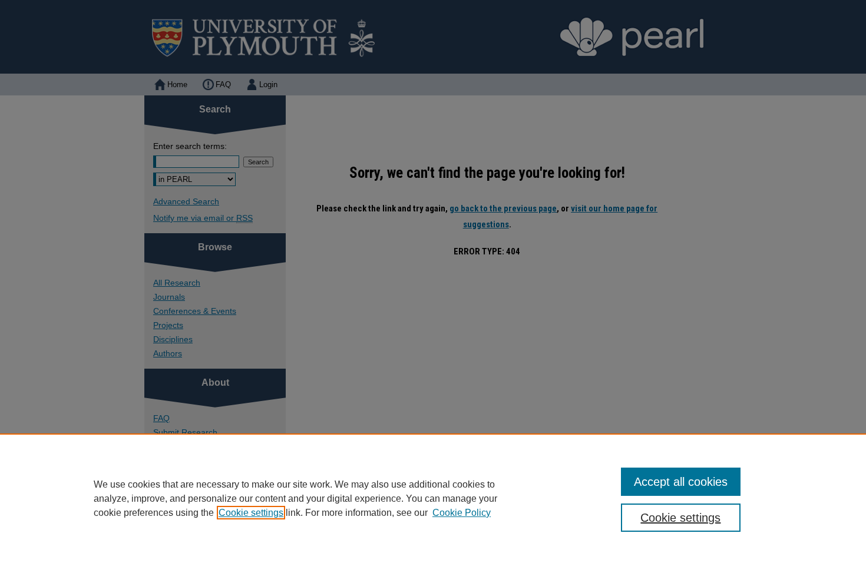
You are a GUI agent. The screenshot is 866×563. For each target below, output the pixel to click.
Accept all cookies (681, 481)
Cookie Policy (461, 513)
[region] (433, 498)
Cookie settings (251, 513)
